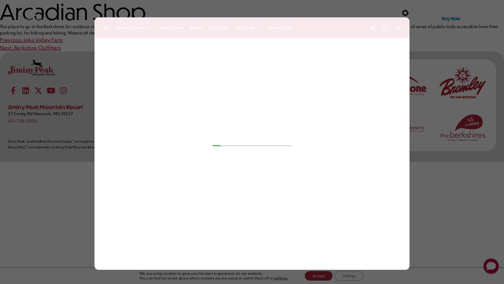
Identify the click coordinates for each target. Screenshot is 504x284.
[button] (405, 13)
